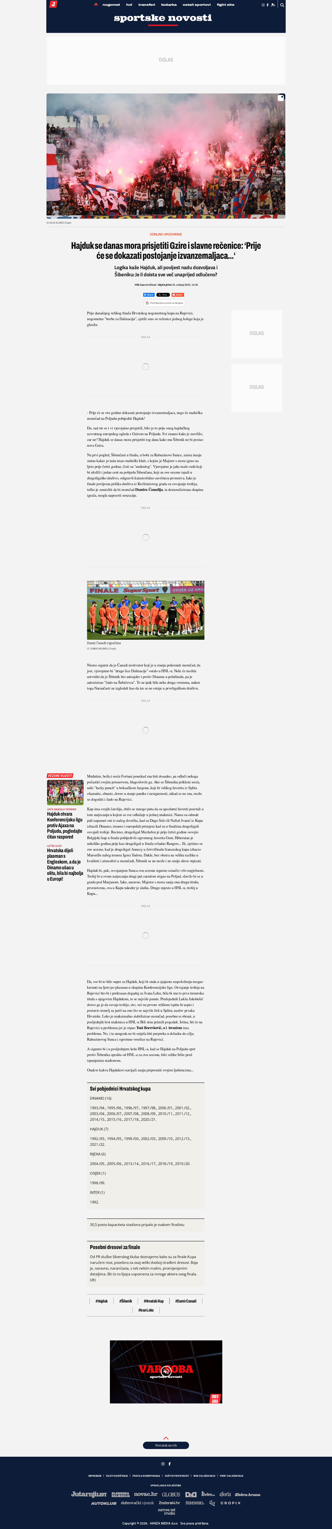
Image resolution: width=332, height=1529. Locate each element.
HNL (129, 4)
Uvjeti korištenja (117, 1476)
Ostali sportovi (197, 4)
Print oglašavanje (231, 1476)
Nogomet (111, 4)
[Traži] (282, 5)
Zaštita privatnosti (177, 1476)
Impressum (94, 1476)
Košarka (169, 4)
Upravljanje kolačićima (166, 1485)
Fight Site (225, 4)
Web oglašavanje (204, 1476)
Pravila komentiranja (146, 1476)
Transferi (146, 4)
